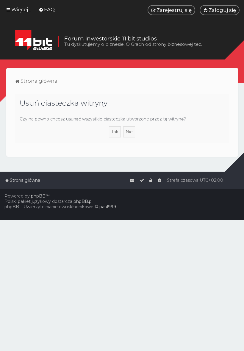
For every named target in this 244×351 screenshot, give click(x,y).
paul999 (107, 206)
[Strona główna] (33, 41)
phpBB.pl (83, 201)
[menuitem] (46, 9)
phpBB (38, 196)
